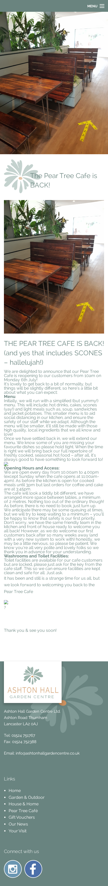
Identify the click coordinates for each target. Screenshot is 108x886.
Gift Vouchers (22, 817)
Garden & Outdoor (27, 797)
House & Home (24, 803)
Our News (18, 824)
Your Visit (17, 830)
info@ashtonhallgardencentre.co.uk (48, 753)
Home (15, 790)
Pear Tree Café (23, 810)
